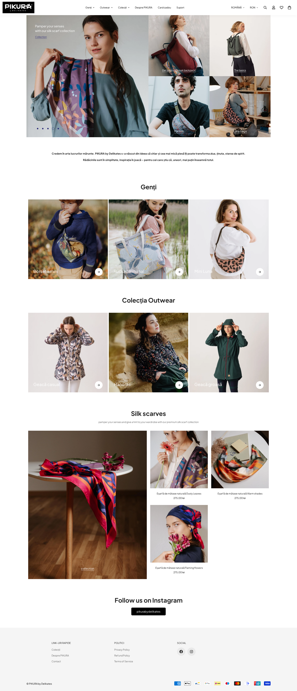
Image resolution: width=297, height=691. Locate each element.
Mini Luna (203, 271)
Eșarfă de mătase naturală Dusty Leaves (179, 493)
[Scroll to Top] (290, 672)
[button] (289, 8)
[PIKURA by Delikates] (18, 7)
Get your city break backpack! (179, 70)
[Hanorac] (148, 352)
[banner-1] (179, 45)
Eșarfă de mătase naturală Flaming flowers (179, 567)
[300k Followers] (181, 652)
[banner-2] (240, 45)
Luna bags (240, 131)
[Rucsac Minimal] (148, 239)
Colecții (122, 7)
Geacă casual (46, 384)
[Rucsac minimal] (179, 272)
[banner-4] (240, 106)
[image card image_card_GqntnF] (87, 505)
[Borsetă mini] (68, 239)
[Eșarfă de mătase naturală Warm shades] (240, 459)
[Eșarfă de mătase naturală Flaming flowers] (179, 534)
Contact (56, 661)
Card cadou (164, 7)
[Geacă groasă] (260, 385)
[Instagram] (191, 652)
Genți (88, 7)
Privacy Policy (122, 649)
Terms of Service (123, 661)
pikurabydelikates (148, 611)
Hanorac (122, 384)
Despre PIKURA (143, 7)
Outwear (105, 7)
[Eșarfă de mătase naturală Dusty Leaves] (179, 459)
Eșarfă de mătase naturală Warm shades (240, 493)
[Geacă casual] (68, 352)
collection (87, 568)
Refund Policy (122, 655)
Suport (180, 7)
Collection (41, 36)
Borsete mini (45, 271)
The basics (240, 70)
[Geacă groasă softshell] (229, 352)
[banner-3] (179, 106)
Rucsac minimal (129, 271)
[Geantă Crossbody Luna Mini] (229, 239)
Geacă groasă (208, 384)
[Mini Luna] (260, 272)
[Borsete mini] (99, 272)
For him (179, 131)
